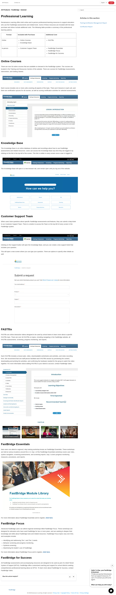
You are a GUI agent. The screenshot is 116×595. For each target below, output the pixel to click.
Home (5, 2)
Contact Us (17, 2)
